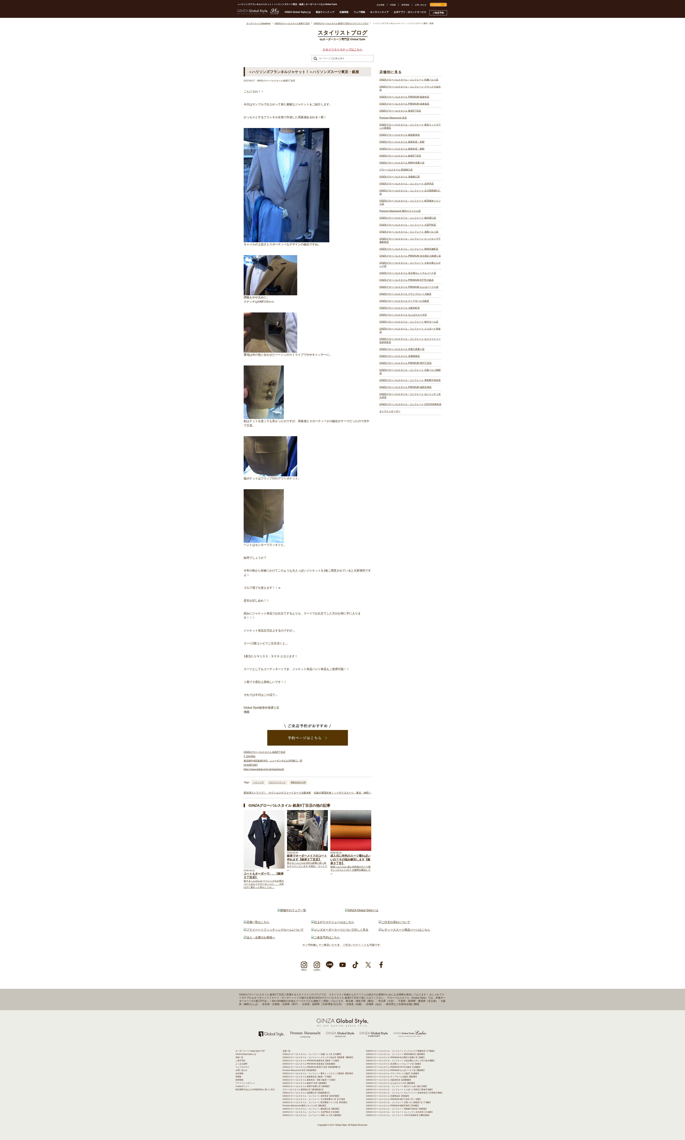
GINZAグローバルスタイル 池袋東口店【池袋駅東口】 (306, 1093)
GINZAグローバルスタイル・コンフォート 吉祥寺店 (406, 183)
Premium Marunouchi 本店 (393, 117)
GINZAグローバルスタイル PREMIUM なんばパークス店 (408, 287)
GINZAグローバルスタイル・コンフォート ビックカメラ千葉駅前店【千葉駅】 (400, 1051)
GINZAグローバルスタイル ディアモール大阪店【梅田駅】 (392, 1077)
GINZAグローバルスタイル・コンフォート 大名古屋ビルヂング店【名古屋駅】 (400, 1060)
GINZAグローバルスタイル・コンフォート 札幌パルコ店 (408, 79)
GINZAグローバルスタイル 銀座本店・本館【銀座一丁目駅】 (309, 1080)
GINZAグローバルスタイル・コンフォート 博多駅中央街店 (410, 380)
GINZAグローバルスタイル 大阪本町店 (399, 308)
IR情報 (393, 5)
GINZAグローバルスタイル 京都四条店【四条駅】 (388, 1096)
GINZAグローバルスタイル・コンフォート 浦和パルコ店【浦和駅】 (312, 1115)
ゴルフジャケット (277, 782)
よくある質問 (241, 1064)
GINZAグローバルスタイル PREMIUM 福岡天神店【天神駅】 (393, 1105)
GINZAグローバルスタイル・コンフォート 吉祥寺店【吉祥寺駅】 (311, 1096)
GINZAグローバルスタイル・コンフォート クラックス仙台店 (410, 88)
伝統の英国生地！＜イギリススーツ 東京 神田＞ (342, 792)
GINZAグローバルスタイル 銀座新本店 (399, 135)
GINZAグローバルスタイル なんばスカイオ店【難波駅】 (391, 1083)
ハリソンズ (258, 782)
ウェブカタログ (242, 1067)
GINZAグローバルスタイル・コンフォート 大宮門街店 (407, 225)
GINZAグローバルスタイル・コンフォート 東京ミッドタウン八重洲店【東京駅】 (318, 1073)
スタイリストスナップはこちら (342, 49)
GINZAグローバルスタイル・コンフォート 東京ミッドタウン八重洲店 (410, 126)
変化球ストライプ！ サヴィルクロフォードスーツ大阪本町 (277, 792)
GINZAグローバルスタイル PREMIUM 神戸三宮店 (405, 363)
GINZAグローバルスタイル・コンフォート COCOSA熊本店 (410, 404)
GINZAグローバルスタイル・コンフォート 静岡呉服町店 (408, 249)
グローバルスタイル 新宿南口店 (396, 169)
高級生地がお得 (298, 782)
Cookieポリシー (242, 1086)
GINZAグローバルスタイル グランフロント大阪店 (405, 294)
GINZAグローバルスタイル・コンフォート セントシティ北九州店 (410, 396)
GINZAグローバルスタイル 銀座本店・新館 (401, 148)
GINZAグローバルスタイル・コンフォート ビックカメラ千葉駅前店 (410, 240)
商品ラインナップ (325, 12)
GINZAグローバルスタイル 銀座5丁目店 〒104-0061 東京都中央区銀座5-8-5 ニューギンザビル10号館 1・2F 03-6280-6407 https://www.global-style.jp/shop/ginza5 (273, 761)
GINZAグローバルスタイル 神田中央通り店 (401, 162)
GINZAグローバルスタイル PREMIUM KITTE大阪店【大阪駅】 (393, 1067)
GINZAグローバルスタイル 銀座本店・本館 (401, 142)
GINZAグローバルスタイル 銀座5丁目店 (400, 155)
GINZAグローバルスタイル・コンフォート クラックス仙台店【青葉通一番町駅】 (318, 1057)
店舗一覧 (239, 1057)
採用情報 (405, 5)
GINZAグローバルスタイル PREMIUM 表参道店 (404, 103)
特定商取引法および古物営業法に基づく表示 (255, 1089)
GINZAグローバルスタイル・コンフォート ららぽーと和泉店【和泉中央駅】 (399, 1089)
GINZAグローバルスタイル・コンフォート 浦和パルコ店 (408, 231)
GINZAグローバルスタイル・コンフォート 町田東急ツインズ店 (410, 202)
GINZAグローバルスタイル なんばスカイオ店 (403, 315)
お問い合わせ (421, 5)
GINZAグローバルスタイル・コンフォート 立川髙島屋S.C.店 (410, 192)
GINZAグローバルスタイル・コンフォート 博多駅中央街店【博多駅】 (397, 1109)
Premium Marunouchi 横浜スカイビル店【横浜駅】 (305, 1105)
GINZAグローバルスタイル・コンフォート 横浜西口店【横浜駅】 (311, 1109)
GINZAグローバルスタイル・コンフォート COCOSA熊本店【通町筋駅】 (398, 1115)
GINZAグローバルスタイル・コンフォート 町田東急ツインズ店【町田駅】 (315, 1102)
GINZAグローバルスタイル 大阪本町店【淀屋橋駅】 (389, 1080)
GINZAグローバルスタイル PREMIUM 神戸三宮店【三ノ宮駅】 (394, 1099)
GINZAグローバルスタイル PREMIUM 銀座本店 (404, 97)
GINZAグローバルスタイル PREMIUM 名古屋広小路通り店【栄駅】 (395, 1057)
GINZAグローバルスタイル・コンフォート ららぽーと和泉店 (410, 330)
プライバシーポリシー (245, 1083)
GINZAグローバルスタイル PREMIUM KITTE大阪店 (406, 280)
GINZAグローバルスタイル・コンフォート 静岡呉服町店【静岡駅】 (396, 1054)
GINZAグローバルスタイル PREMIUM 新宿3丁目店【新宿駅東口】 (312, 1067)
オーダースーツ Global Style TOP (250, 1051)
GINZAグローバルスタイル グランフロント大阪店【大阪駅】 (393, 1073)
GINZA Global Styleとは (298, 12)
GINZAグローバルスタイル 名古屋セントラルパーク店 (407, 273)
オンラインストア (379, 12)
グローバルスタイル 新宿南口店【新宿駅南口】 (303, 1089)
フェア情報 (359, 12)
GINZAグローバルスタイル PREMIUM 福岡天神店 (405, 387)
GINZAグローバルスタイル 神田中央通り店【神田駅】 (306, 1086)
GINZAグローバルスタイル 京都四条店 (399, 356)
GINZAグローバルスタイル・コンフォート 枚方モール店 (408, 321)
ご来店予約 (438, 12)
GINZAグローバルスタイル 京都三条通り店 (401, 349)
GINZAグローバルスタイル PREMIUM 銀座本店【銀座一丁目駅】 (311, 1060)
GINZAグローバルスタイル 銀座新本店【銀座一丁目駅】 (307, 1077)
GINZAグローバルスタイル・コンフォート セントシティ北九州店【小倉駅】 (399, 1112)
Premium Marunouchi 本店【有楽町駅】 (300, 1070)
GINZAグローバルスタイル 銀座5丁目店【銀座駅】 (305, 1083)
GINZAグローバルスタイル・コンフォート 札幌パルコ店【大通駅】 (312, 1054)
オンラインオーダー (389, 411)
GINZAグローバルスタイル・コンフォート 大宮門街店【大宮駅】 (311, 1112)
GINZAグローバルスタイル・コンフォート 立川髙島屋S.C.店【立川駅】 (314, 1099)
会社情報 (380, 5)
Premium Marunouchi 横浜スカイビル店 (400, 211)
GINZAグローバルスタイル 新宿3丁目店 (400, 110)
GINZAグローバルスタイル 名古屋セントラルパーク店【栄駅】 (394, 1064)
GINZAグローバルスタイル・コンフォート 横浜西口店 (407, 218)
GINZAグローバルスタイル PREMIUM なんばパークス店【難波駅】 (395, 1070)
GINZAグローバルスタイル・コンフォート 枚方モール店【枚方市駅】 (397, 1086)
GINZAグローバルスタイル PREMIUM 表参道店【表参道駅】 (309, 1064)
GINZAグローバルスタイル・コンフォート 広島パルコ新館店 (410, 372)
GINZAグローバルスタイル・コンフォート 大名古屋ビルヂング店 (410, 264)
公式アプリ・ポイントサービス (410, 12)
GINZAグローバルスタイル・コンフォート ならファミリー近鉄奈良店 (410, 341)
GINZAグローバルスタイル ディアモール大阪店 (404, 301)
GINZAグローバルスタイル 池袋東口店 (399, 176)
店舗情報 (344, 12)
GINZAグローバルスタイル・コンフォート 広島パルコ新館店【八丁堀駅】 (399, 1102)
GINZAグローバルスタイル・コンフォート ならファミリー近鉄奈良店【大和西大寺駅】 (404, 1093)
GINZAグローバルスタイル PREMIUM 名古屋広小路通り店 (410, 256)
